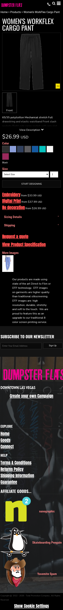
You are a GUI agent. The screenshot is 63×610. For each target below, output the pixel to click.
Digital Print (11, 201)
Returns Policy (12, 469)
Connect (7, 447)
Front (9, 110)
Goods (5, 440)
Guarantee (9, 482)
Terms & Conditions (16, 463)
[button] (53, 3)
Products (15, 12)
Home (4, 12)
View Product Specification (24, 245)
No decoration (13, 208)
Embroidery (11, 195)
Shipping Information (17, 476)
